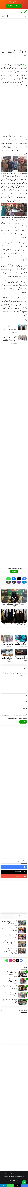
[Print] (8, 582)
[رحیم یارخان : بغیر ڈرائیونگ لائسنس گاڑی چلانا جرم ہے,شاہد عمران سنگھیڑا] (22, 923)
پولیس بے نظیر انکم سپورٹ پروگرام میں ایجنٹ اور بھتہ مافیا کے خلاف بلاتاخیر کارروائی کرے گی (10, 951)
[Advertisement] (14, 33)
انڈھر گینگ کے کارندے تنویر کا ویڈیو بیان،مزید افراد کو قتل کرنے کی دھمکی (9, 980)
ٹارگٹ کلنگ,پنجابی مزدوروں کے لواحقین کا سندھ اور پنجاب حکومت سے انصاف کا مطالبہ (7, 658)
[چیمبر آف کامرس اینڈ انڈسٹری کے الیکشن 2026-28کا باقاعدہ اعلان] (22, 944)
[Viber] (19, 582)
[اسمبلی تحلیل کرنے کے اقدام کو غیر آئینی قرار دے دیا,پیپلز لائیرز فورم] (22, 974)
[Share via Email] (14, 582)
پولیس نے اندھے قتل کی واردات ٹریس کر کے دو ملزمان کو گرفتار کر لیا (9, 994)
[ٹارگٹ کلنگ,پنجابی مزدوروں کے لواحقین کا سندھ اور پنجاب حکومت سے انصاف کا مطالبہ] (7, 652)
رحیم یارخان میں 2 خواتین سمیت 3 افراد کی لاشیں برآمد (9, 929)
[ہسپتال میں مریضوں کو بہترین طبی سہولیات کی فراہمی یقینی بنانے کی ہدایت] (22, 338)
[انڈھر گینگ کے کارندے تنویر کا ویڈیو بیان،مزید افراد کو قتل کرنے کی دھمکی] (22, 981)
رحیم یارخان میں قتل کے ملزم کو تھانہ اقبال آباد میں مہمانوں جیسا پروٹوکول (7, 644)
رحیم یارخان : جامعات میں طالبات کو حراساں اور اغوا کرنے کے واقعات (21, 644)
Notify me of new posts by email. (16, 718)
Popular (7, 916)
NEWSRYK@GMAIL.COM (17, 1176)
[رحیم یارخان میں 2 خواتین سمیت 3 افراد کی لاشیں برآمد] (22, 930)
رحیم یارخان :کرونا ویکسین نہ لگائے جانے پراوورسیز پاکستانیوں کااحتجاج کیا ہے (9, 328)
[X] (19, 578)
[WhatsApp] (8, 578)
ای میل (25, 702)
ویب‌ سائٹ (24, 708)
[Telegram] (24, 582)
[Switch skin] (7, 16)
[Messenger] (14, 578)
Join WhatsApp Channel (14, 6)
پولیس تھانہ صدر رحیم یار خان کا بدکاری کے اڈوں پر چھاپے (10, 987)
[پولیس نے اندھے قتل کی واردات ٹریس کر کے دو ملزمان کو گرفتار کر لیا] (22, 995)
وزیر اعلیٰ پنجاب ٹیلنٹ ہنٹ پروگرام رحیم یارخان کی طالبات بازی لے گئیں (21, 658)
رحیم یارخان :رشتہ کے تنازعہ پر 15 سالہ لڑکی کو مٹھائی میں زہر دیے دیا (9, 1001)
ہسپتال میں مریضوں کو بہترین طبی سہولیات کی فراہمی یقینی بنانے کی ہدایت (10, 338)
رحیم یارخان (24, 65)
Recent (21, 916)
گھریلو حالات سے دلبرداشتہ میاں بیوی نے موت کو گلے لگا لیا (10, 936)
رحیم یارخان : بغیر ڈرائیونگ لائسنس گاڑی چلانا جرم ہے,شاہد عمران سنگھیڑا (9, 922)
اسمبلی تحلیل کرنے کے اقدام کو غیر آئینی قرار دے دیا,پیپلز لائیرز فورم (9, 973)
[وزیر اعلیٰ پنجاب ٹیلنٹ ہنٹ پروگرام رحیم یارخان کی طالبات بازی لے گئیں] (21, 652)
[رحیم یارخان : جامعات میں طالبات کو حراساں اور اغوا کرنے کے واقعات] (21, 638)
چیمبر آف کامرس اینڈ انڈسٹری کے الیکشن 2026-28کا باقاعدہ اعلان (10, 943)
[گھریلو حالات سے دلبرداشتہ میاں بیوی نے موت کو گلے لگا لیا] (22, 937)
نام (26, 695)
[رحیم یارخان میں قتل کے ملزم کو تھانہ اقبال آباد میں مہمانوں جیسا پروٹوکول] (7, 638)
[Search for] (26, 16)
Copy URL (14, 571)
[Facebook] (24, 578)
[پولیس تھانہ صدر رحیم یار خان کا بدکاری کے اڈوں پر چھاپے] (22, 988)
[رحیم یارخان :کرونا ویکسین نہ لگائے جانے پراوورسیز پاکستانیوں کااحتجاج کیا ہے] (22, 327)
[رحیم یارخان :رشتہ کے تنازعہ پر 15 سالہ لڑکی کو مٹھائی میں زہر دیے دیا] (22, 1002)
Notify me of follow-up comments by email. (14, 715)
